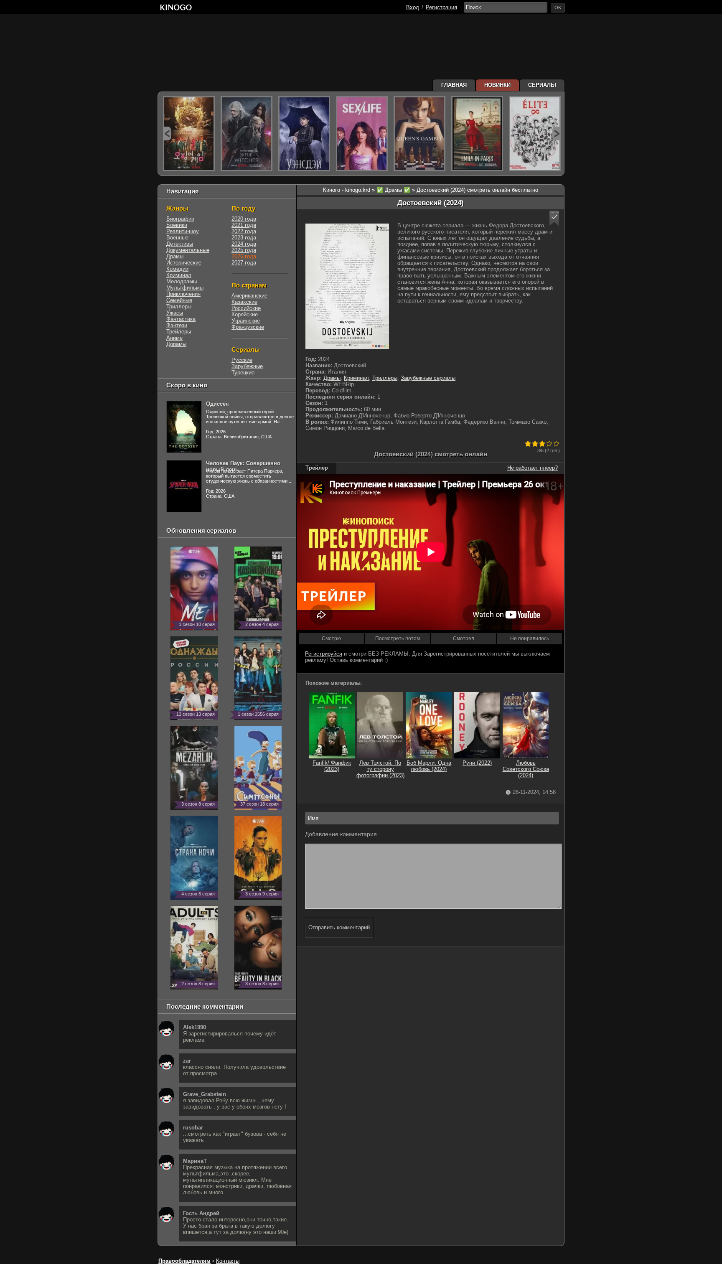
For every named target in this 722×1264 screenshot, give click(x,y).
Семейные (179, 300)
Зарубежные (247, 366)
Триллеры (384, 378)
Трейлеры (178, 331)
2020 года (243, 219)
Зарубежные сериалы (428, 378)
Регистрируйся (323, 654)
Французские (247, 327)
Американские (249, 295)
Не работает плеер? (532, 468)
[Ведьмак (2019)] (246, 133)
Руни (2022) (477, 763)
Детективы (179, 244)
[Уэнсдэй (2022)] (304, 133)
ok (557, 7)
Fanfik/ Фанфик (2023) (332, 766)
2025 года (243, 250)
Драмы (332, 378)
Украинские (245, 321)
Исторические (183, 262)
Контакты (227, 1261)
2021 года (243, 225)
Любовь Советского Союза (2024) (526, 769)
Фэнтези (176, 325)
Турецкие (242, 372)
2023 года (243, 237)
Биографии (180, 219)
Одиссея (217, 404)
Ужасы (174, 313)
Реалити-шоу (182, 231)
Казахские (244, 302)
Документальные (187, 250)
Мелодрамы (181, 281)
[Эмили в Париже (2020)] (477, 133)
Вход (412, 7)
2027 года (243, 262)
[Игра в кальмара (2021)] (189, 133)
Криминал (356, 378)
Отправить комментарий (339, 927)
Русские (241, 360)
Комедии (177, 269)
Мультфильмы (184, 288)
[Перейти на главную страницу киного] (176, 7)
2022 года (243, 231)
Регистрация (441, 7)
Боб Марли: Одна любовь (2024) (429, 766)
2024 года (243, 244)
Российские (246, 308)
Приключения (183, 294)
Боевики (176, 225)
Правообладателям (184, 1261)
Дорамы (176, 344)
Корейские (244, 314)
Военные (177, 237)
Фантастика (181, 319)
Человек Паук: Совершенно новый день (243, 466)
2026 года (243, 256)
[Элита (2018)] (535, 133)
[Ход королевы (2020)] (419, 133)
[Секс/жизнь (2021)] (362, 133)
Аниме (174, 338)
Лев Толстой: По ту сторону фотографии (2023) (380, 769)
